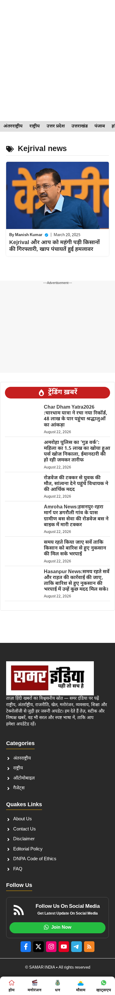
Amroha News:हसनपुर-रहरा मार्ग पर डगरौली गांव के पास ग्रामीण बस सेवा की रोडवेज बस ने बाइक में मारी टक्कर (76, 516)
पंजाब (99, 126)
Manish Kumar (28, 235)
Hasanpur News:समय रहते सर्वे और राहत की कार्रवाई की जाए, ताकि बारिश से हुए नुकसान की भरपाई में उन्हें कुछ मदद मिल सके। (76, 581)
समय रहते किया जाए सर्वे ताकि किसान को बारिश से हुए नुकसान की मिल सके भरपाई (75, 548)
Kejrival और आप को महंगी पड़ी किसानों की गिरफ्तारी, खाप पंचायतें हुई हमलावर (54, 246)
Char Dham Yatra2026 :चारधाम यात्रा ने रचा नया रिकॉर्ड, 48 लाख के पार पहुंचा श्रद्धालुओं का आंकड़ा (75, 416)
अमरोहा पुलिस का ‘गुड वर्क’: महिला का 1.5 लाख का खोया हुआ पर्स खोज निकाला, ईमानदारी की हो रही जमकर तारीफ (77, 452)
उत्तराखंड (79, 126)
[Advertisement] (57, 60)
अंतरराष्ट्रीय (13, 126)
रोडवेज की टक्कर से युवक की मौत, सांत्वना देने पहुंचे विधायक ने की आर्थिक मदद (76, 484)
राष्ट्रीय (34, 126)
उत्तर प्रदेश (56, 126)
